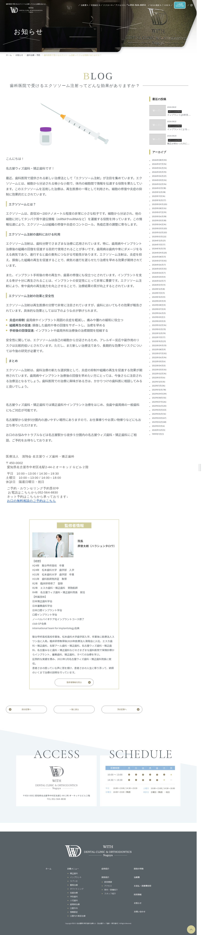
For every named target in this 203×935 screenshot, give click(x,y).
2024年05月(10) (159, 269)
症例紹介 (95, 5)
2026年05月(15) (159, 172)
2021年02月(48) (159, 422)
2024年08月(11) (159, 257)
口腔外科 (74, 908)
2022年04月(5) (159, 365)
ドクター (107, 5)
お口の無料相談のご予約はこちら (31, 500)
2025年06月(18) (159, 216)
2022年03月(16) (159, 369)
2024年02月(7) (159, 281)
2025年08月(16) (159, 208)
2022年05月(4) (159, 361)
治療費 (84, 5)
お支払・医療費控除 (142, 885)
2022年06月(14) (159, 357)
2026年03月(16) (159, 180)
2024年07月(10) (159, 261)
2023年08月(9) (159, 305)
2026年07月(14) (159, 164)
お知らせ (19, 55)
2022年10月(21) (159, 341)
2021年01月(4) (158, 426)
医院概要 (108, 882)
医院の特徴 (138, 868)
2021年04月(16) (159, 414)
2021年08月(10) (159, 398)
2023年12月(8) (158, 289)
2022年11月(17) (158, 337)
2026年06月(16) (159, 168)
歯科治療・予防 (33, 55)
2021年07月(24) (159, 402)
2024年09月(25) (159, 253)
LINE (166, 5)
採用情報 (138, 894)
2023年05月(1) (158, 317)
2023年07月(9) (159, 309)
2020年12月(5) (158, 430)
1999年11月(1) (158, 434)
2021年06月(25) (159, 406)
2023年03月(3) (159, 321)
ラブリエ (74, 881)
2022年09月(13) (159, 345)
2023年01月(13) (159, 329)
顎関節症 (74, 912)
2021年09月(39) (159, 394)
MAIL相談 (154, 5)
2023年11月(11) (158, 293)
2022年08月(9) (159, 349)
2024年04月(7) (159, 273)
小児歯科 (74, 900)
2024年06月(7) (159, 265)
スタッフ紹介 (110, 893)
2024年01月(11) (158, 285)
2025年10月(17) (159, 200)
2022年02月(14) (159, 373)
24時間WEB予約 (180, 5)
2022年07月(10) (159, 353)
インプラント (76, 877)
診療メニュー (73, 868)
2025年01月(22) (159, 236)
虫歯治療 (74, 892)
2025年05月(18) (159, 220)
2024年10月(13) (159, 248)
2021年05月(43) (159, 410)
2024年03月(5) (159, 277)
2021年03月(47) (159, 418)
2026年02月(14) (159, 184)
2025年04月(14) (159, 224)
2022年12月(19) (159, 333)
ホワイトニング (77, 888)
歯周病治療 (75, 904)
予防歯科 (74, 896)
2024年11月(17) (158, 244)
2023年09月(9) (159, 301)
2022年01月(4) (158, 377)
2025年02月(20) (159, 232)
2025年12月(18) (159, 192)
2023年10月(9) (158, 297)
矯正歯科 (74, 873)
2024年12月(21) (159, 240)
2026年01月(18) (159, 188)
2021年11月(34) (158, 386)
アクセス (119, 5)
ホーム (9, 55)
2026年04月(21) (159, 176)
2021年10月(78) (159, 390)
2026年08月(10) (159, 160)
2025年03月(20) (159, 228)
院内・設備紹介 (111, 889)
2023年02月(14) (159, 325)
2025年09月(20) (159, 204)
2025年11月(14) (158, 196)
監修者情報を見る (74, 682)
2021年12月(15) (158, 382)
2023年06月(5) (159, 313)
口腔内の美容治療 (77, 915)
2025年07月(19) (159, 212)
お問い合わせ (139, 911)
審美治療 (74, 885)
